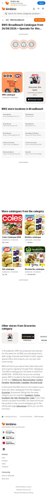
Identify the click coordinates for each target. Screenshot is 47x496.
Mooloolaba (15, 382)
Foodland (6, 398)
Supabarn (29, 395)
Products (5, 467)
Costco (37, 395)
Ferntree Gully (36, 382)
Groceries (6, 392)
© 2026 (23, 487)
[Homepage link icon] (2, 417)
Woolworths (23, 398)
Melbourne (17, 380)
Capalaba (25, 382)
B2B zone (5, 479)
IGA (11, 398)
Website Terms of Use (23, 490)
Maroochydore (29, 380)
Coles (32, 398)
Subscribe (41, 20)
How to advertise (8, 475)
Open (41, 3)
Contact (5, 461)
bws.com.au (21, 406)
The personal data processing (23, 493)
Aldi (15, 398)
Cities (4, 464)
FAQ (3, 458)
